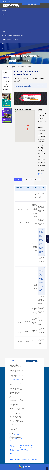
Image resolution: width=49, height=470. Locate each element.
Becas (3, 18)
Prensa (3, 31)
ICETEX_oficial (35, 447)
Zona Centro (18, 179)
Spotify (12, 453)
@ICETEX (13, 449)
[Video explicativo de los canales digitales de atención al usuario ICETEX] (6, 100)
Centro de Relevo (15, 450)
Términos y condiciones (15, 459)
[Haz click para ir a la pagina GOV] (26, 466)
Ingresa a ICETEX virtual (31, 4)
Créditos (3, 14)
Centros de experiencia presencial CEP (7, 77)
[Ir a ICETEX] (11, 5)
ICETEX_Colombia (25, 445)
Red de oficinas (19, 458)
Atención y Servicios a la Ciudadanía (10, 39)
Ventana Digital (18, 430)
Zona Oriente (18, 182)
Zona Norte (37, 179)
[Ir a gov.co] (6, 1)
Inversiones (4, 27)
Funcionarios (34, 459)
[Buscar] (24, 48)
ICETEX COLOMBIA (13, 446)
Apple (28, 450)
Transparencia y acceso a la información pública (12, 35)
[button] (27, 129)
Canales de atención (29, 458)
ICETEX (33, 445)
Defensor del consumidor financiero (6, 83)
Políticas (11, 458)
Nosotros (4, 10)
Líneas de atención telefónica (5, 88)
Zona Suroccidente (28, 182)
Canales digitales (5, 73)
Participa (4, 43)
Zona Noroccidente (28, 179)
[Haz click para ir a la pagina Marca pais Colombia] (20, 466)
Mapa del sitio (25, 459)
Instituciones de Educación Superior (10, 22)
